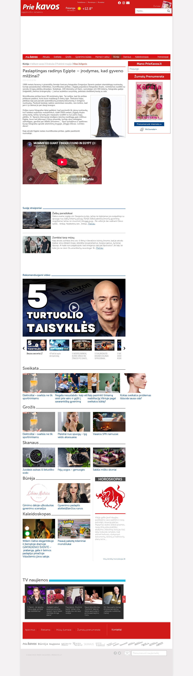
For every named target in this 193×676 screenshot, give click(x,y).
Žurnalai (156, 6)
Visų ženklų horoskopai (113, 559)
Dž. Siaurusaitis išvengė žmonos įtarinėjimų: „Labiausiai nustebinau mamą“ (112, 610)
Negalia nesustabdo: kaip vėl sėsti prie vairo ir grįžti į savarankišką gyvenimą (71, 398)
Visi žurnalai (150, 129)
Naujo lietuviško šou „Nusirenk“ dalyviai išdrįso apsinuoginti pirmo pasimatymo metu (92, 611)
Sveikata (57, 57)
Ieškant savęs (37, 64)
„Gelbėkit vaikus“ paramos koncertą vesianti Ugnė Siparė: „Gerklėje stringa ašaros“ (54, 611)
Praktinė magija (64, 64)
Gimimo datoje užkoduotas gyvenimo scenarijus (38, 507)
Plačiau (91, 223)
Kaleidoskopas (142, 57)
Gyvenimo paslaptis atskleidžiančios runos (70, 507)
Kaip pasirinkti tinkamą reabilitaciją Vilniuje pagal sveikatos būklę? (102, 398)
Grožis (68, 57)
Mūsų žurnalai (63, 629)
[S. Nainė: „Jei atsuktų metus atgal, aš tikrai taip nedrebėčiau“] (36, 603)
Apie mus (30, 629)
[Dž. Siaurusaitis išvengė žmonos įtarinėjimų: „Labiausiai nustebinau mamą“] (112, 603)
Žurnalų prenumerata (88, 629)
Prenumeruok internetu (148, 124)
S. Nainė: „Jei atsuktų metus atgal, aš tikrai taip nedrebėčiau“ (35, 609)
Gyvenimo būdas (83, 57)
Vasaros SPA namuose (105, 434)
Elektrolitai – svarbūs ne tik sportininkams (38, 397)
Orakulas (50, 64)
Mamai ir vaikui (102, 57)
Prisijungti (134, 69)
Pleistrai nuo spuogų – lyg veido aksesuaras (72, 435)
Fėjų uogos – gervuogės (72, 469)
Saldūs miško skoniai (104, 469)
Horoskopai (92, 2)
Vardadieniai (81, 2)
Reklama (45, 629)
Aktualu (46, 57)
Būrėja (116, 57)
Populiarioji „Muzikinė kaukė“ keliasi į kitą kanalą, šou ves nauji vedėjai (74, 610)
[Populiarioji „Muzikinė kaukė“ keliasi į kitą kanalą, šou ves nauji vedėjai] (74, 603)
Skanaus (127, 57)
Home (32, 56)
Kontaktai (101, 2)
